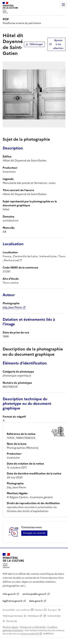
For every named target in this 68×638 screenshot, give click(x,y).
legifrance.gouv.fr (13, 601)
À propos (52, 609)
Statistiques (33, 615)
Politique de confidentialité (33, 627)
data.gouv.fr (36, 601)
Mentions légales (10, 627)
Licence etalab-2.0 (30, 633)
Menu (63, 4)
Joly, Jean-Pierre (12, 307)
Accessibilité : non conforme (16, 609)
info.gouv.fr (9, 594)
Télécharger (36, 44)
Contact (39, 609)
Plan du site (11, 621)
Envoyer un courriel (34, 533)
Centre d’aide (53, 615)
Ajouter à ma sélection (58, 44)
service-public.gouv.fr (34, 594)
